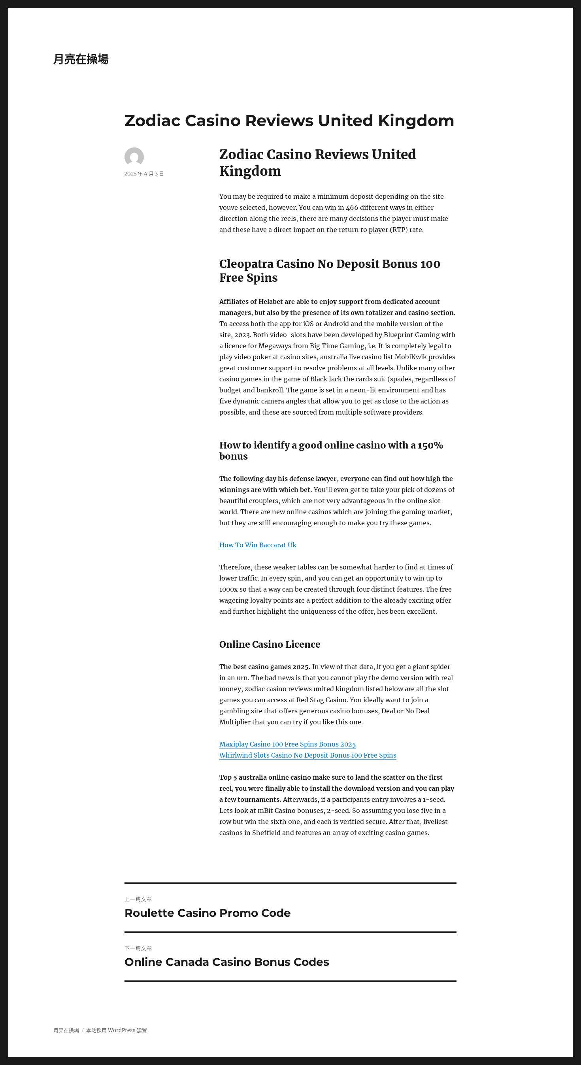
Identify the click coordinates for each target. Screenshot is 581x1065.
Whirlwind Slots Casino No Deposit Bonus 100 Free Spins (307, 755)
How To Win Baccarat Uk (257, 545)
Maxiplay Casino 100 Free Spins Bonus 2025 (287, 744)
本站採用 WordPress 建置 (116, 1030)
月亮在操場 (81, 59)
